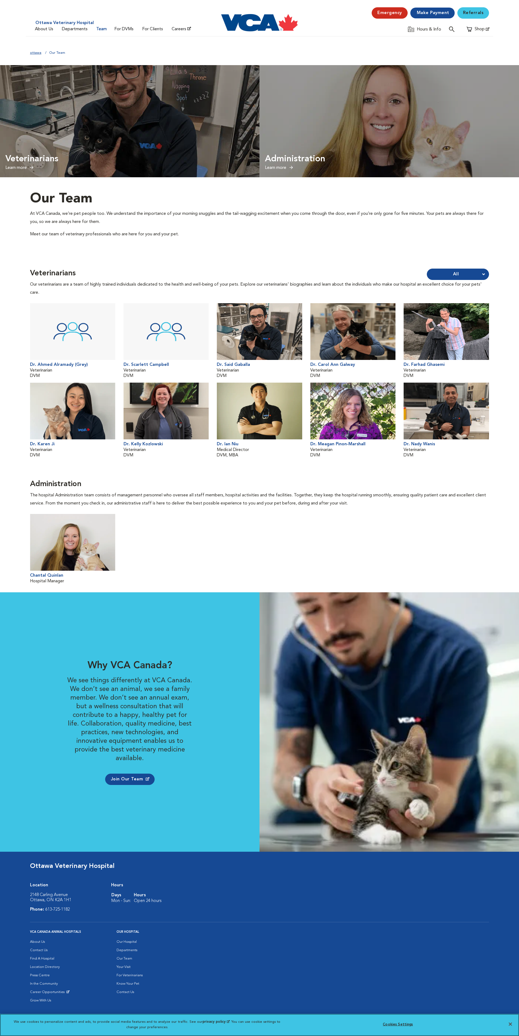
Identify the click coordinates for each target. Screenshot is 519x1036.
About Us (44, 29)
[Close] (510, 1024)
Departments (75, 29)
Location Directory (45, 967)
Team (101, 29)
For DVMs (124, 29)
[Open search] (453, 29)
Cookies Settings (398, 1024)
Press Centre (40, 975)
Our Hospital (127, 942)
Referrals (473, 13)
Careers (179, 29)
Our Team (124, 958)
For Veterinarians (130, 975)
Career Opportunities (48, 993)
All (456, 274)
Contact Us (39, 950)
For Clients (152, 29)
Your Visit (124, 967)
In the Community (44, 983)
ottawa (35, 53)
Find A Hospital (42, 958)
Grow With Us (40, 1000)
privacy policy (215, 1022)
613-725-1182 (57, 909)
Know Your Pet (128, 983)
